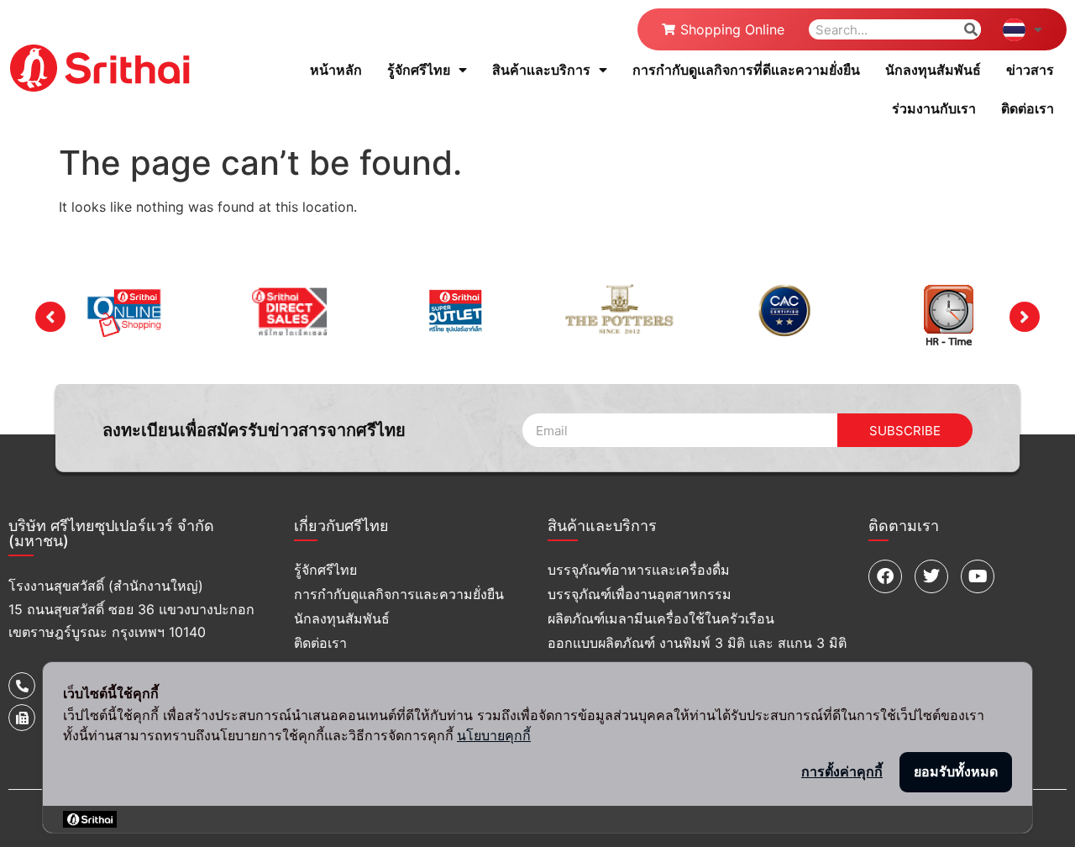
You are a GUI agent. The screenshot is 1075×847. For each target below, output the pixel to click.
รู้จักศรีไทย (418, 69)
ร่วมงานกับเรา (934, 108)
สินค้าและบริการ (541, 69)
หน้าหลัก (336, 69)
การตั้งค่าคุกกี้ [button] (842, 771)
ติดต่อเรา (1027, 108)
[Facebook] (885, 576)
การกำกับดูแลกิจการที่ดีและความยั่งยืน (746, 69)
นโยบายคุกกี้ (494, 735)
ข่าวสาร (1030, 69)
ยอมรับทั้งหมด (956, 771)
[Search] (971, 29)
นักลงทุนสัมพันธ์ (933, 69)
